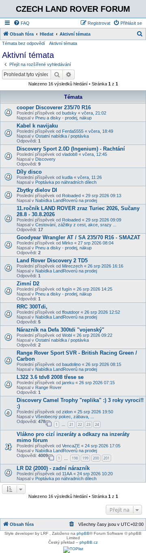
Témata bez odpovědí (23, 43)
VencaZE (71, 445)
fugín (67, 289)
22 (80, 424)
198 (75, 458)
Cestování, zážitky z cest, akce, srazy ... (75, 224)
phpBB (83, 533)
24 (97, 424)
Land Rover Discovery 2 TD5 (52, 260)
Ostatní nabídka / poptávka (62, 136)
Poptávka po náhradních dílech (66, 182)
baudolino (71, 364)
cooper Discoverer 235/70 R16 (54, 107)
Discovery (45, 159)
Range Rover (48, 387)
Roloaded (71, 195)
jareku (68, 382)
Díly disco (29, 172)
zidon (67, 411)
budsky (69, 113)
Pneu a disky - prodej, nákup (63, 117)
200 (96, 458)
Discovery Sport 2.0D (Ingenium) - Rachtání (71, 149)
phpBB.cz (88, 542)
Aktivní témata (63, 43)
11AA (67, 473)
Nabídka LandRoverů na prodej (66, 200)
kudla (67, 177)
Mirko (67, 242)
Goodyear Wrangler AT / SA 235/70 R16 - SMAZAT (78, 237)
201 (106, 458)
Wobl (67, 335)
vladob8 (69, 154)
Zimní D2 (28, 284)
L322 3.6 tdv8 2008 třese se (50, 377)
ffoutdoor (70, 312)
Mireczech (72, 266)
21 (71, 424)
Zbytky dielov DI (37, 190)
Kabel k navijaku (37, 126)
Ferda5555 (73, 131)
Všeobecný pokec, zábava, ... (64, 416)
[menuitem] (21, 23)
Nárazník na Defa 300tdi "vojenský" (60, 330)
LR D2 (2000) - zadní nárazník (53, 468)
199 (85, 458)
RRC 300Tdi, (32, 307)
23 (88, 424)
